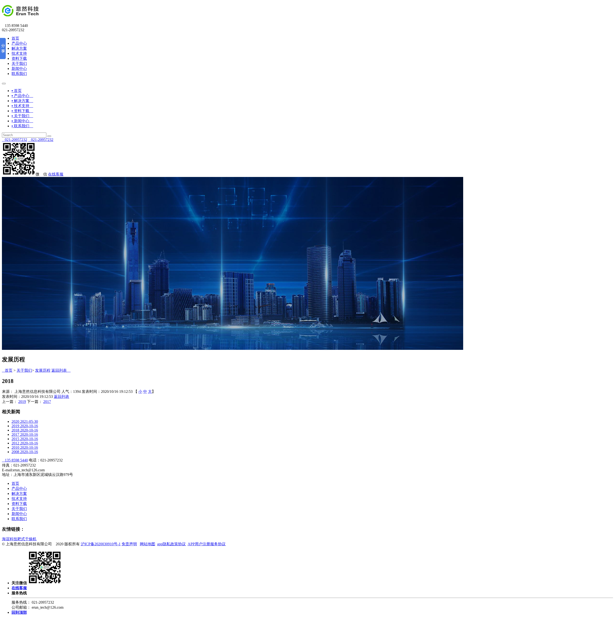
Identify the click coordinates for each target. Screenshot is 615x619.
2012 (25, 443)
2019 (22, 402)
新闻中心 (19, 69)
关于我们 (19, 63)
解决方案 (19, 48)
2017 (47, 402)
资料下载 (19, 58)
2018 (25, 430)
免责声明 (129, 544)
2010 (25, 447)
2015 (25, 439)
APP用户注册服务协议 (207, 544)
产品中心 (19, 43)
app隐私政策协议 (171, 544)
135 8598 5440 (15, 460)
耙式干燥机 (27, 539)
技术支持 (19, 53)
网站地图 (147, 544)
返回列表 (61, 370)
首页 (15, 38)
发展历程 (42, 370)
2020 (25, 421)
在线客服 (55, 174)
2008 (25, 452)
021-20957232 (14, 140)
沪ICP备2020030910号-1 (101, 544)
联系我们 (19, 74)
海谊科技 (9, 539)
